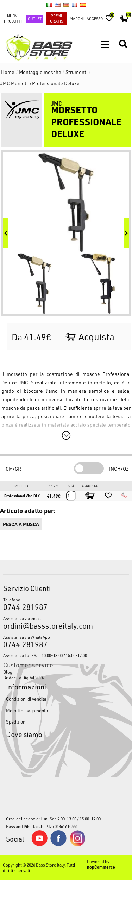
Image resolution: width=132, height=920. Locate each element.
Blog (7, 672)
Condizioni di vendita (26, 699)
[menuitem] (65, 672)
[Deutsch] (66, 4)
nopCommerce (101, 867)
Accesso (95, 18)
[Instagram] (77, 844)
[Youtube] (39, 844)
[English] (58, 4)
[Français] (74, 4)
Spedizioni (16, 722)
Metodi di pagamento (27, 710)
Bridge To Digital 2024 (23, 677)
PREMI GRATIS (56, 18)
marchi (77, 18)
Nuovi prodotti (13, 18)
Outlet (35, 18)
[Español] (83, 4)
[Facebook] (58, 844)
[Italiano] (49, 4)
